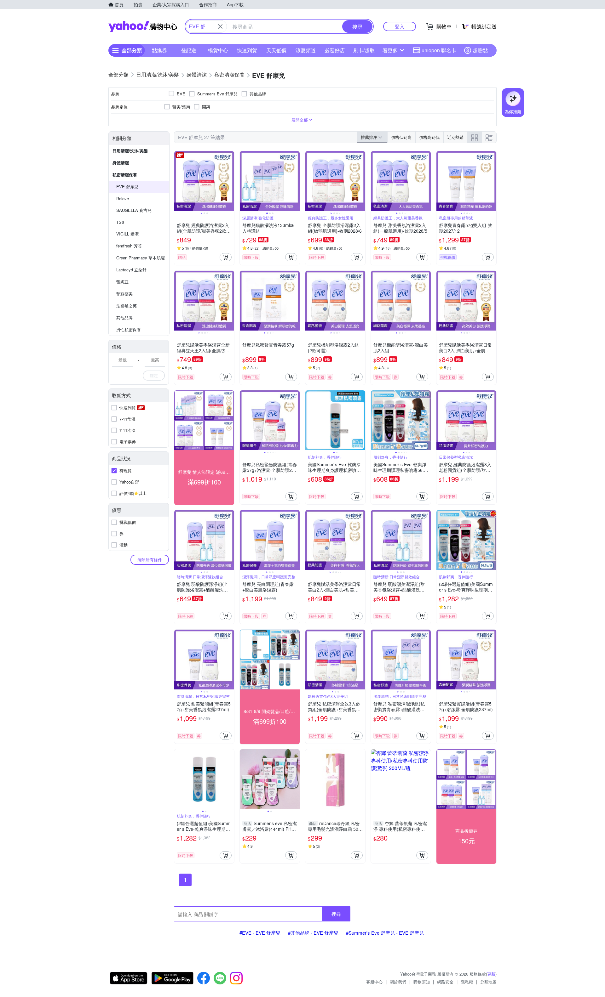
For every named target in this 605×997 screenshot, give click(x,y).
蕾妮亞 (122, 282)
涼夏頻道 (306, 50)
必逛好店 (335, 50)
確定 (154, 375)
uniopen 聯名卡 (439, 50)
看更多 (390, 50)
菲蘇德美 (124, 294)
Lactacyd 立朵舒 (131, 270)
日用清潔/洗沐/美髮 (130, 151)
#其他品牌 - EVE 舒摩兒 (313, 932)
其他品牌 (124, 317)
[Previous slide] (178, 181)
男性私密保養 (128, 329)
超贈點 (480, 50)
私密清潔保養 (124, 175)
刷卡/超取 (364, 50)
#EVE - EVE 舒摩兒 (259, 932)
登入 (399, 26)
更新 (491, 974)
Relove (122, 198)
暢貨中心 (218, 50)
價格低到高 (401, 137)
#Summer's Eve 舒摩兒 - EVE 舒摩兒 (385, 932)
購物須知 (421, 982)
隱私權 (467, 982)
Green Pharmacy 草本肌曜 (140, 258)
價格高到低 (429, 137)
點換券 (159, 50)
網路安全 (445, 982)
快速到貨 (247, 50)
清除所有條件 (149, 560)
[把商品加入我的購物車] (226, 257)
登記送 (188, 50)
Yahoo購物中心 (142, 26)
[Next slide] (230, 181)
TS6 (120, 222)
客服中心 (374, 982)
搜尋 (336, 913)
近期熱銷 (455, 137)
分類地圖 (488, 982)
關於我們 (398, 982)
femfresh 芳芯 (129, 246)
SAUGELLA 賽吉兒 (134, 210)
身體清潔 (120, 163)
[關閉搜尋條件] (220, 26)
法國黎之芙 (126, 306)
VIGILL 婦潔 (127, 234)
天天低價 (276, 50)
